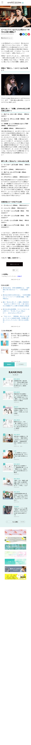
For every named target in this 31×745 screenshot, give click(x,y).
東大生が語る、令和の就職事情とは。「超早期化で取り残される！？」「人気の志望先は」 (16, 289)
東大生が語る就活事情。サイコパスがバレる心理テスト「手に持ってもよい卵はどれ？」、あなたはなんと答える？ (16, 311)
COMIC (21, 364)
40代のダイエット (7, 38)
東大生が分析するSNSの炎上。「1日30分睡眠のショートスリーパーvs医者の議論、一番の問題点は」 (16, 296)
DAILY (9, 364)
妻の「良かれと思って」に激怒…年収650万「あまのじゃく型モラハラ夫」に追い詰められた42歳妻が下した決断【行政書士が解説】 (16, 303)
